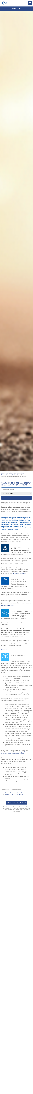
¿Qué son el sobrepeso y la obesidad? (14, 792)
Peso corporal (8, 795)
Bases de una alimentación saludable (14, 794)
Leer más (4, 649)
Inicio (3, 473)
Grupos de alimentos (7, 605)
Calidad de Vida (11, 473)
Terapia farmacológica (19, 573)
